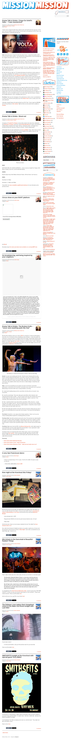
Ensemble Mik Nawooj (25, 124)
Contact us (59, 104)
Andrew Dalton (47, 132)
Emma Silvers (47, 137)
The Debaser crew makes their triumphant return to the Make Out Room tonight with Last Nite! (18, 606)
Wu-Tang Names (60, 118)
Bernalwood (59, 71)
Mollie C (46, 143)
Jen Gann (46, 153)
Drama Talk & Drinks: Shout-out (14, 116)
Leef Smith (45, 214)
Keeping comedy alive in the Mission (49, 234)
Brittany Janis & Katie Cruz (19, 24)
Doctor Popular (47, 108)
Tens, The (59, 93)
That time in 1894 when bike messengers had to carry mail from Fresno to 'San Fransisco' (49, 59)
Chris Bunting (47, 141)
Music (10, 476)
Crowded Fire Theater (12, 123)
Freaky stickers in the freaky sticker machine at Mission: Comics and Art (49, 216)
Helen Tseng (47, 96)
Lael (45, 114)
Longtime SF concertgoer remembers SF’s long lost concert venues (48, 184)
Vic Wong (46, 90)
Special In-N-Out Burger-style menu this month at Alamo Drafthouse (49, 193)
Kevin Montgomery (48, 94)
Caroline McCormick (48, 118)
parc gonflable (25, 129)
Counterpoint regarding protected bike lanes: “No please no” (48, 238)
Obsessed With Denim (48, 50)
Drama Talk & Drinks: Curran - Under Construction (14, 442)
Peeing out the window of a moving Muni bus (49, 53)
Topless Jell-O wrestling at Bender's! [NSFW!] (48, 68)
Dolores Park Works (61, 85)
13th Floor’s (11, 343)
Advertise (59, 111)
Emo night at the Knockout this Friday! (16, 472)
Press (58, 106)
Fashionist (59, 87)
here (21, 593)
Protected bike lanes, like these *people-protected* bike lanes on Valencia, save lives (48, 245)
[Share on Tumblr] (9, 112)
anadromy (45, 182)
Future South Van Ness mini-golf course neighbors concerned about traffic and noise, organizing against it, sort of (49, 64)
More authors (59, 109)
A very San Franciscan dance (13, 453)
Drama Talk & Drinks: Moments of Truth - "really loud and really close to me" (20, 444)
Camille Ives (47, 116)
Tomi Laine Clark (48, 126)
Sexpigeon (59, 92)
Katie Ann (46, 110)
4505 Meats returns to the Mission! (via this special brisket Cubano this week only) (49, 179)
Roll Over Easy (60, 90)
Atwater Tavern (26, 98)
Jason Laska (47, 139)
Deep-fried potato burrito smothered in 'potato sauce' (49, 55)
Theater (14, 120)
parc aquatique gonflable (19, 75)
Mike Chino (46, 112)
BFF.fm (58, 73)
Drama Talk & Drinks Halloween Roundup (13, 440)
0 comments (38, 112)
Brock (5, 244)
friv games (45, 198)
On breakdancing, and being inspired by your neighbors (17, 256)
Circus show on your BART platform (16, 197)
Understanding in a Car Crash (12, 512)
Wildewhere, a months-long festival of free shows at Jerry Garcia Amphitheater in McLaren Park (49, 188)
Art (6, 120)
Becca (45, 130)
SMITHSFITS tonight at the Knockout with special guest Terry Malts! (17, 656)
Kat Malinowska (47, 98)
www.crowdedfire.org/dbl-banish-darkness (18, 185)
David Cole (46, 145)
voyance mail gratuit (47, 232)
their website (15, 103)
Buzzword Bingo (60, 114)
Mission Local (60, 88)
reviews (5, 332)
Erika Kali (46, 107)
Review (5, 26)
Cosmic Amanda (47, 135)
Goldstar (4, 105)
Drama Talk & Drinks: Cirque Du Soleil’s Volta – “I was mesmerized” (17, 21)
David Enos (59, 82)
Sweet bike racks (50, 206)
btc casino (17, 341)
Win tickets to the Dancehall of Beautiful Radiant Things (17, 540)
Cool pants (45, 75)
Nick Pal (46, 105)
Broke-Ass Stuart (60, 75)
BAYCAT (58, 70)
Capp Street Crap (60, 78)
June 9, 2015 (19, 463)
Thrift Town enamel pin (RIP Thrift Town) (49, 254)
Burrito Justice (47, 103)
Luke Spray (46, 134)
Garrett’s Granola (12, 342)
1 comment (39, 651)
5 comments (38, 535)
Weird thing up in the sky (49, 242)
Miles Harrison (47, 147)
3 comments (38, 600)
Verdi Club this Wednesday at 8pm (19, 590)
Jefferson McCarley (48, 128)
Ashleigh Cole (47, 149)
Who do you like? (50, 235)
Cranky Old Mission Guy (62, 80)
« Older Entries (5, 732)
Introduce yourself (60, 108)
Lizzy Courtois (47, 122)
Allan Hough (16, 200)
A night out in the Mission (48, 197)
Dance (9, 120)
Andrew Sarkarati (17, 475)
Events (11, 120)
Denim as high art (47, 76)
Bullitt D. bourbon (47, 253)
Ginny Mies (46, 124)
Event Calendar (60, 116)
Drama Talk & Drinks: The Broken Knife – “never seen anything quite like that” (17, 327)
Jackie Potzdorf (47, 151)
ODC (22, 335)
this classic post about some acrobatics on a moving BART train (23, 246)
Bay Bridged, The (60, 68)
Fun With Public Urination (48, 48)
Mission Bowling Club (26, 426)
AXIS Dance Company (8, 124)
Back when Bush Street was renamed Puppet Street (48, 199)
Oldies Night (22, 529)
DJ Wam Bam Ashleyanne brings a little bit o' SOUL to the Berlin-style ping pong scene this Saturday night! (49, 72)
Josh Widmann (47, 120)
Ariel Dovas (46, 92)
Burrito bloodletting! (50, 249)
